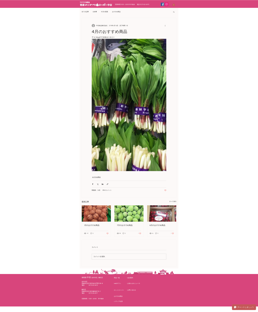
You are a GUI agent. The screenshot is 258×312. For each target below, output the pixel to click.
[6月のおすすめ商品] (161, 213)
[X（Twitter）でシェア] (98, 184)
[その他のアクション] (165, 25)
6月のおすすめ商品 (157, 225)
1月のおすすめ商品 (91, 225)
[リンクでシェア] (107, 184)
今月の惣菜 (104, 12)
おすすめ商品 (116, 12)
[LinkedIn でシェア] (103, 184)
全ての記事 (85, 12)
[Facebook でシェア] (93, 184)
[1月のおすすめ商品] (96, 213)
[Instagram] (166, 4)
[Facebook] (162, 4)
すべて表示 (172, 201)
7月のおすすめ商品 (125, 225)
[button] (173, 4)
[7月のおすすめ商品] (129, 213)
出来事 (95, 12)
